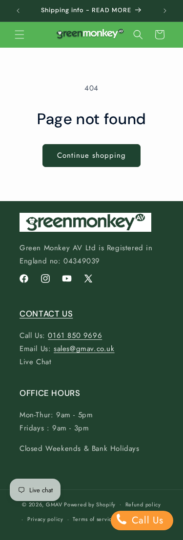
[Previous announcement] (18, 10)
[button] (19, 34)
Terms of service (94, 519)
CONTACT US (46, 313)
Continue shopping (91, 155)
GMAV (54, 504)
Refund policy (143, 504)
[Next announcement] (165, 10)
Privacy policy (45, 519)
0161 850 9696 (75, 335)
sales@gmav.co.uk (84, 348)
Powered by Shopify (90, 504)
